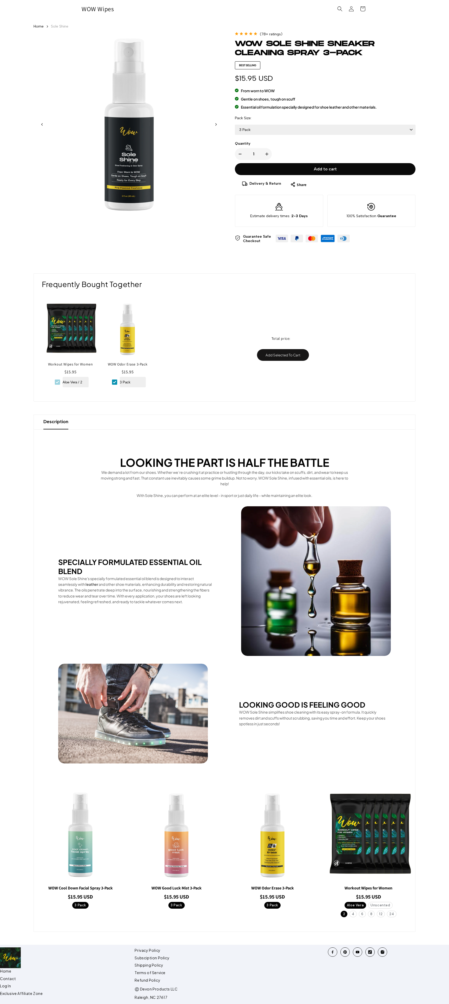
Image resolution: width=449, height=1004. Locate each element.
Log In (5, 985)
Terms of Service (150, 972)
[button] (340, 9)
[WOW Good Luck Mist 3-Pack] (176, 835)
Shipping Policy (149, 965)
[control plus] (268, 154)
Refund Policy (147, 980)
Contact (8, 978)
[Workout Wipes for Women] (70, 330)
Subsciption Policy (152, 957)
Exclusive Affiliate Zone (21, 993)
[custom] (332, 952)
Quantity (242, 143)
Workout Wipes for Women (70, 364)
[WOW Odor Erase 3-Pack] (127, 330)
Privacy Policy (147, 950)
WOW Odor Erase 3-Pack (128, 364)
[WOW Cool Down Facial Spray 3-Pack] (80, 835)
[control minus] (239, 154)
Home (39, 26)
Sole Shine (59, 26)
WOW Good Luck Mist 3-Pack (176, 888)
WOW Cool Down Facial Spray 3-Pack (80, 888)
